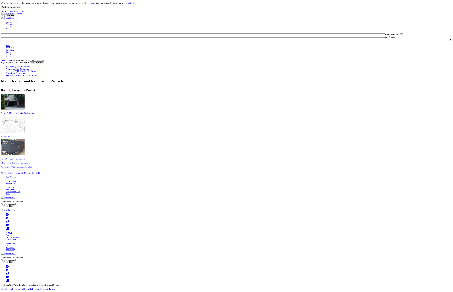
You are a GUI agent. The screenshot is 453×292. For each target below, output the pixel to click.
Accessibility (10, 250)
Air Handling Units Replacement (18, 67)
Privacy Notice (89, 3)
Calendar (9, 235)
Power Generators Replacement (17, 69)
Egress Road (5, 136)
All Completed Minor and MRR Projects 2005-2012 (20, 173)
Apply (8, 179)
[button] (8, 46)
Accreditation (11, 181)
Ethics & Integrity (7, 289)
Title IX (8, 245)
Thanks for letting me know (11, 7)
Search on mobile (391, 37)
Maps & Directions (8, 210)
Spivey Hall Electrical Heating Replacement (22, 75)
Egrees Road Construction (15, 73)
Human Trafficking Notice (24, 289)
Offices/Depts (11, 239)
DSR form (131, 3)
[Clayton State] (12, 13)
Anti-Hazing (10, 248)
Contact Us (10, 187)
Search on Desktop (392, 35)
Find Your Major (12, 177)
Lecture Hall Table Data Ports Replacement (22, 71)
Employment (10, 243)
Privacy (52, 289)
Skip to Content (7, 11)
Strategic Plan (11, 183)
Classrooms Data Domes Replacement (15, 163)
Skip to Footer (18, 11)
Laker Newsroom (12, 237)
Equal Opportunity (42, 289)
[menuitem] (229, 46)
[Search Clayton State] (401, 34)
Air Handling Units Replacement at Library (17, 167)
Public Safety (11, 189)
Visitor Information (13, 192)
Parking (8, 194)
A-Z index (9, 233)
